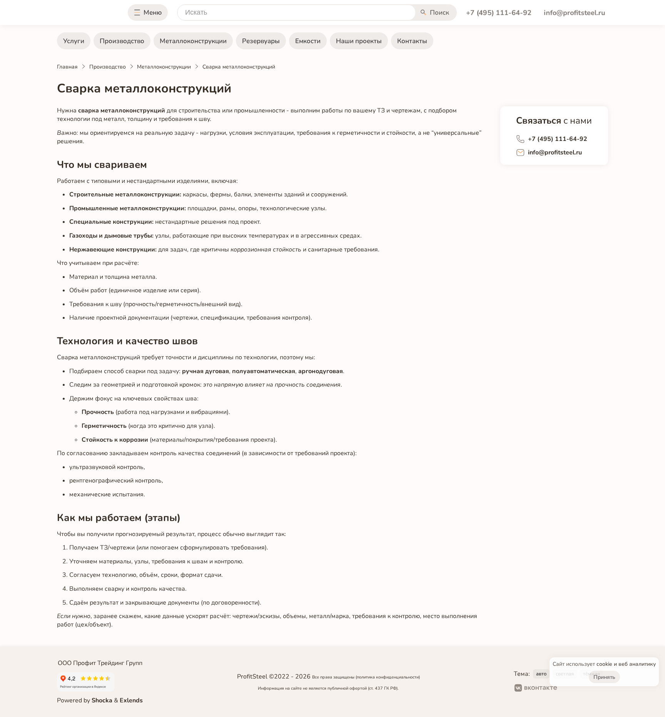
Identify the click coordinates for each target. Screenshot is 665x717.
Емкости (308, 41)
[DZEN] (594, 688)
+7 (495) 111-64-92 (498, 12)
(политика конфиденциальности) (388, 677)
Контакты (412, 41)
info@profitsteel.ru (574, 12)
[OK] (569, 688)
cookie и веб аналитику (626, 664)
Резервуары (261, 41)
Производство (122, 41)
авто (541, 673)
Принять (604, 677)
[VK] (536, 688)
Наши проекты (359, 41)
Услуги (73, 41)
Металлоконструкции (193, 41)
